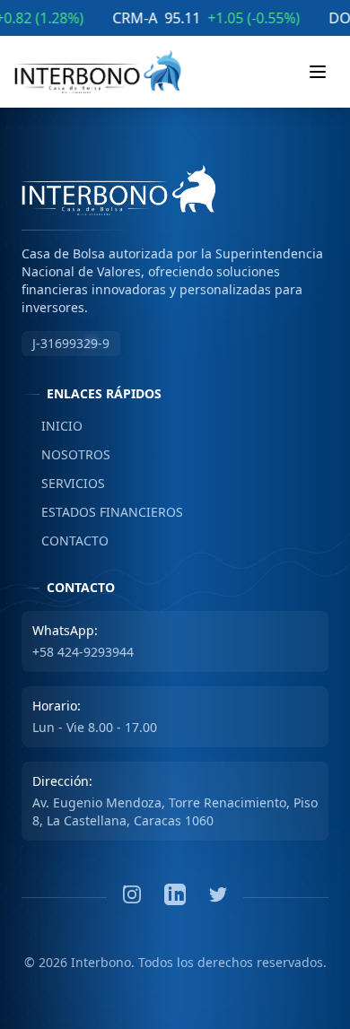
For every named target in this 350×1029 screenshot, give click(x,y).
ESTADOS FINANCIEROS (102, 511)
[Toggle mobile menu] (318, 72)
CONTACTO (65, 540)
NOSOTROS (66, 454)
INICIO (52, 425)
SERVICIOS (63, 483)
